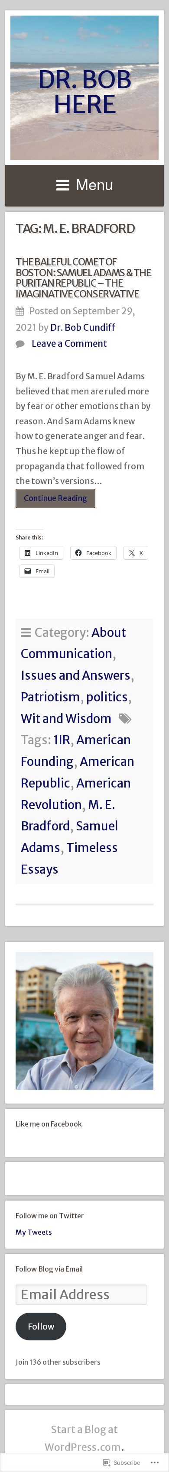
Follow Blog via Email (49, 1269)
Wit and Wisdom (66, 718)
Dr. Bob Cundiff (82, 327)
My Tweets (34, 1232)
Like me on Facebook (49, 1124)
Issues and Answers (75, 675)
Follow (41, 1326)
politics (107, 697)
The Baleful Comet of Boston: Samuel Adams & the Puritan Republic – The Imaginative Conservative (83, 278)
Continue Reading (51, 501)
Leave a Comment (69, 343)
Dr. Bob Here (84, 92)
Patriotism (50, 697)
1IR (61, 740)
